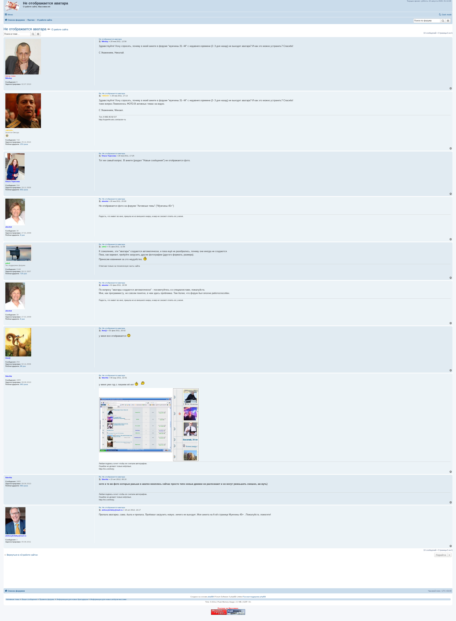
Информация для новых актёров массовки (108, 599)
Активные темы (12, 599)
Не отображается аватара (25, 29)
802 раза (24, 190)
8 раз (22, 235)
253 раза (24, 144)
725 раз (23, 274)
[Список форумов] (13, 5)
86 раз (23, 366)
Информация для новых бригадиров (72, 599)
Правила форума (46, 599)
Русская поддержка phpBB (254, 597)
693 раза (24, 384)
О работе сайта (59, 29)
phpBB (210, 597)
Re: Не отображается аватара (112, 93)
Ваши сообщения (29, 599)
